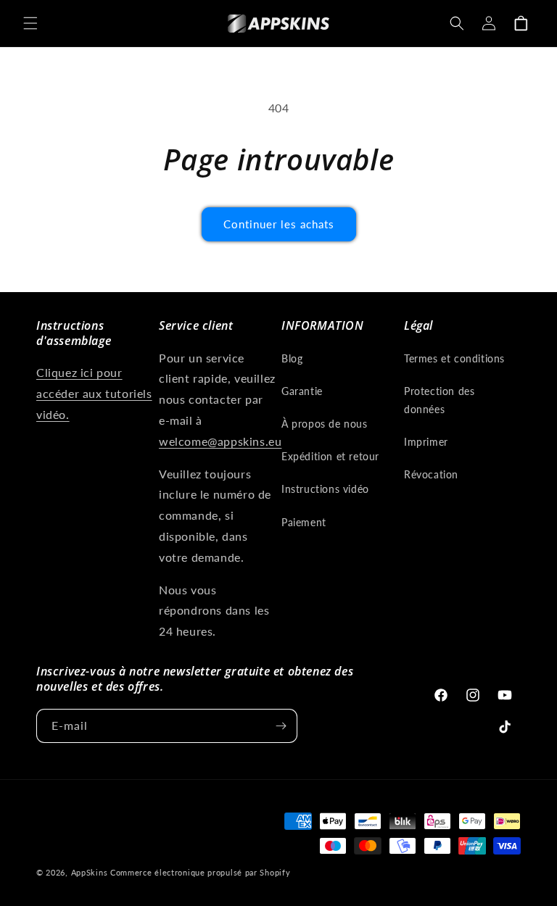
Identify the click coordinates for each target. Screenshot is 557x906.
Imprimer (426, 442)
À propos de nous (324, 423)
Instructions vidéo (325, 489)
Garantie (302, 391)
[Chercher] (457, 23)
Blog (291, 358)
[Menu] (30, 23)
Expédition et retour (330, 456)
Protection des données (439, 400)
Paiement (303, 522)
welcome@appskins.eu (220, 441)
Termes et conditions (454, 358)
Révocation (431, 474)
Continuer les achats (278, 223)
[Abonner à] (281, 726)
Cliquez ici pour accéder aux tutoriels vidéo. (94, 393)
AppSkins (89, 872)
